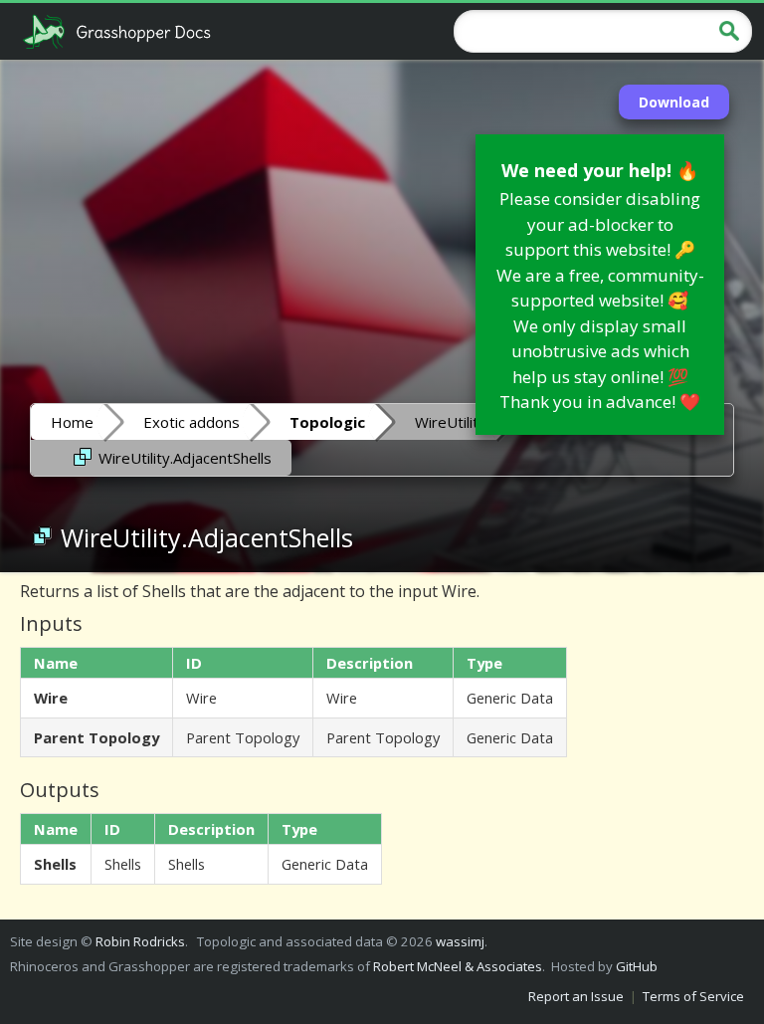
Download (674, 102)
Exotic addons (191, 422)
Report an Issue (576, 996)
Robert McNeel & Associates (457, 966)
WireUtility (450, 422)
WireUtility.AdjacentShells (183, 458)
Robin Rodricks (140, 941)
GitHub (637, 966)
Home (72, 422)
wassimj (460, 941)
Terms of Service (693, 996)
